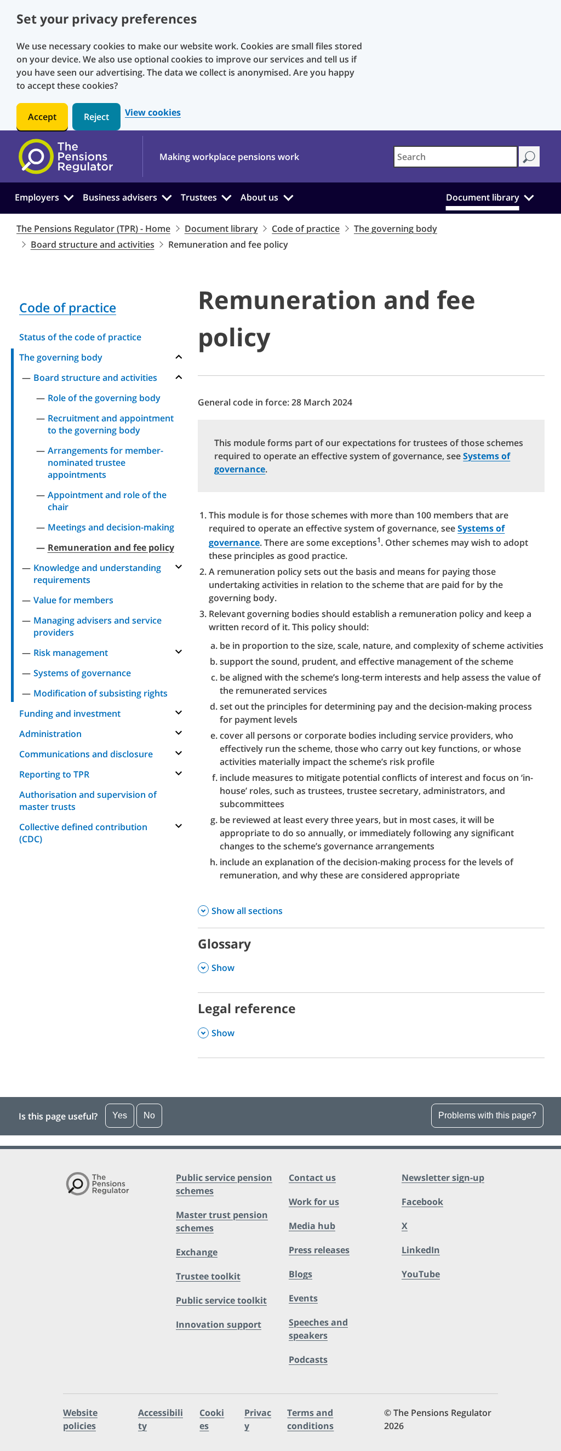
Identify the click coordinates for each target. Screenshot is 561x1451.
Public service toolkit (221, 1300)
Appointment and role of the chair (107, 501)
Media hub (312, 1226)
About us (259, 197)
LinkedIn (421, 1250)
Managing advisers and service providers (97, 626)
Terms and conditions (310, 1419)
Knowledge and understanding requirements (97, 574)
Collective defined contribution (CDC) (83, 833)
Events (303, 1298)
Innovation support (218, 1324)
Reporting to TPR (54, 774)
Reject (96, 117)
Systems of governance (82, 673)
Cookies (211, 1419)
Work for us (314, 1202)
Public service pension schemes (224, 1184)
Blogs (300, 1274)
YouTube (421, 1274)
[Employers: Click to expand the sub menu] (68, 196)
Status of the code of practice (80, 337)
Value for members (73, 600)
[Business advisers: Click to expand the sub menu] (167, 196)
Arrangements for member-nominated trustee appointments (105, 462)
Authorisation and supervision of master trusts (88, 801)
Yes (119, 1115)
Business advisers (120, 197)
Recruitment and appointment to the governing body (111, 424)
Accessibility (160, 1419)
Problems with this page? (487, 1115)
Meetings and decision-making (111, 527)
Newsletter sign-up (443, 1178)
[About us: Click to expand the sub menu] (288, 196)
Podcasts (308, 1359)
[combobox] (455, 157)
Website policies (80, 1419)
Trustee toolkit (208, 1276)
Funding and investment (70, 713)
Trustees (199, 197)
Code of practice (306, 228)
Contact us (312, 1178)
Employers (37, 197)
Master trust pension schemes (222, 1221)
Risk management (70, 653)
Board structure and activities (92, 244)
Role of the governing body (104, 398)
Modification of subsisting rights (100, 693)
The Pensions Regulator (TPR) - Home (93, 228)
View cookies (153, 112)
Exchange (196, 1252)
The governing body (395, 228)
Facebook (422, 1202)
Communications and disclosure (86, 754)
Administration (50, 734)
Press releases (319, 1250)
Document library (482, 197)
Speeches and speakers (318, 1328)
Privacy (257, 1419)
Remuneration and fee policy (111, 547)
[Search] (529, 156)
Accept (42, 117)
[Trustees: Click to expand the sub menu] (227, 196)
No (149, 1115)
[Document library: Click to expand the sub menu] (529, 196)
